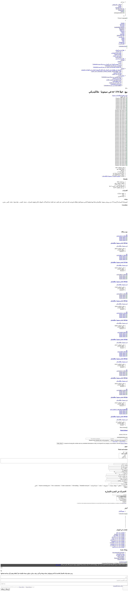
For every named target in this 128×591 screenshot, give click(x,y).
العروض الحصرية (120, 555)
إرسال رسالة (59, 443)
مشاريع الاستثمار (117, 72)
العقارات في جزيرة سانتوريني (117, 545)
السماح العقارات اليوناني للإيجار (113, 79)
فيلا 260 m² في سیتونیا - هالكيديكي (119, 320)
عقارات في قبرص (120, 58)
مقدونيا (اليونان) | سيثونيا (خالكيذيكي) (111, 176)
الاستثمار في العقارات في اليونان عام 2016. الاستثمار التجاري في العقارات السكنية (101, 70)
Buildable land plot (84, 485)
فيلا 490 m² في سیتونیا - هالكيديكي (119, 243)
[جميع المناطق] (121, 496)
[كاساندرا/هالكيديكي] (121, 497)
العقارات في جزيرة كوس (118, 546)
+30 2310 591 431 (120, 8)
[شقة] (123, 455)
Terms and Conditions (119, 558)
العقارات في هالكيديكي (118, 535)
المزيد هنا (58, 564)
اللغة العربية (121, 43)
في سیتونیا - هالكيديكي (121, 246)
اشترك (124, 501)
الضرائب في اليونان (116, 74)
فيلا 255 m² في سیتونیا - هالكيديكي (119, 262)
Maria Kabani (123, 430)
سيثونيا (114, 95)
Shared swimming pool (44, 485)
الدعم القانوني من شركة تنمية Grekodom (111, 77)
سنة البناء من (124, 477)
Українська (121, 42)
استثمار (122, 68)
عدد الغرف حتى (123, 476)
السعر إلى (125, 467)
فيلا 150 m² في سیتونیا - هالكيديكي (119, 339)
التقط (126, 487)
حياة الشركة (118, 7)
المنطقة (125, 470)
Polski (123, 38)
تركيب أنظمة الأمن (116, 81)
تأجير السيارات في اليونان (115, 82)
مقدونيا (123, 95)
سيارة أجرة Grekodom (116, 84)
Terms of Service (122, 441)
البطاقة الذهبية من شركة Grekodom (112, 85)
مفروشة (106, 485)
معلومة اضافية (117, 54)
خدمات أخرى (121, 75)
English (122, 23)
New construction (56, 485)
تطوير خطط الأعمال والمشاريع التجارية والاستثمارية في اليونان (106, 71)
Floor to (125, 473)
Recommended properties (118, 552)
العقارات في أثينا (120, 532)
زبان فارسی (121, 37)
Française (122, 34)
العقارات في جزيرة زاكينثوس (117, 539)
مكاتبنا (119, 6)
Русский (122, 25)
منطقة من (124, 468)
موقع (126, 482)
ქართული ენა (120, 35)
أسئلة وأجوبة (118, 57)
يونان (126, 95)
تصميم (119, 63)
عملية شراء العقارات (116, 53)
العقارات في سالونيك (119, 534)
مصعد (124, 485)
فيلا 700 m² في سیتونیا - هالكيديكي (119, 281)
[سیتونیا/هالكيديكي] (121, 498)
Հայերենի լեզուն (119, 27)
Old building (75, 485)
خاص (36, 485)
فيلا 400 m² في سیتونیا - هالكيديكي (119, 301)
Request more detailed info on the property (99, 440)
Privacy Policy (115, 441)
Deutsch (122, 31)
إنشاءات (122, 60)
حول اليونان (118, 51)
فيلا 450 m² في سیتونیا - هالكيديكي (119, 397)
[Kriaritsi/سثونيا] (121, 500)
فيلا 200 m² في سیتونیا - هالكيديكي (119, 416)
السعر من (125, 465)
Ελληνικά (122, 24)
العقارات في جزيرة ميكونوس (117, 544)
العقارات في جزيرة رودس (118, 538)
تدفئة (100, 485)
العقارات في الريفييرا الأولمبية (117, 542)
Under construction (66, 485)
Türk (123, 41)
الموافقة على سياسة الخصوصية (119, 585)
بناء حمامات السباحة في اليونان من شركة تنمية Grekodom (107, 67)
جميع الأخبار (121, 511)
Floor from (124, 471)
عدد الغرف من (123, 474)
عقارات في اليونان (119, 50)
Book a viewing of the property (118, 440)
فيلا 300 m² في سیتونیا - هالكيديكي (119, 358)
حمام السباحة (94, 485)
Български (121, 28)
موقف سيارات (113, 485)
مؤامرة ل (125, 484)
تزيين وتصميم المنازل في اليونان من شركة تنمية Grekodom (107, 64)
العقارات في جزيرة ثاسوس (117, 541)
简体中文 (122, 30)
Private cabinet (121, 559)
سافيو (119, 485)
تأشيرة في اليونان (117, 55)
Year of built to (123, 479)
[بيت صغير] (123, 457)
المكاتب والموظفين (116, 4)
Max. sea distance (123, 481)
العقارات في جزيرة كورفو (118, 537)
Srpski (122, 39)
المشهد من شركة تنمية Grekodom (113, 65)
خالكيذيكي (118, 95)
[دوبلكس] (123, 456)
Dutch (123, 32)
